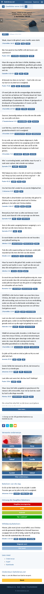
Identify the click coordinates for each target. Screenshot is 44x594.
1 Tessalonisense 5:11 (9, 121)
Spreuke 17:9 (6, 166)
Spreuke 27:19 (7, 231)
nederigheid (18, 154)
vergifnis (26, 154)
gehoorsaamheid (17, 243)
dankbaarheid (36, 134)
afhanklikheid (25, 86)
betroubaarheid (19, 134)
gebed (26, 271)
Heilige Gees (24, 493)
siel (24, 181)
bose (21, 256)
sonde (18, 109)
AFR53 (4, 34)
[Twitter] (8, 426)
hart (19, 218)
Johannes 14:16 (7, 493)
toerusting (15, 256)
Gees (21, 73)
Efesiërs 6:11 (6, 256)
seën (26, 73)
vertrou (14, 271)
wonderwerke (17, 396)
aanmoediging (22, 121)
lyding (17, 311)
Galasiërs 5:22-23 (8, 73)
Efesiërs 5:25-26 (7, 539)
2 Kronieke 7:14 (7, 154)
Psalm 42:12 (6, 181)
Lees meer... (22, 409)
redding (24, 109)
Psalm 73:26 (6, 86)
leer (29, 121)
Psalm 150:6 (6, 381)
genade (15, 326)
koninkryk (31, 109)
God (21, 191)
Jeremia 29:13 (6, 359)
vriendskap (15, 56)
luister (37, 243)
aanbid (28, 134)
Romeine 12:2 (6, 289)
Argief (8, 562)
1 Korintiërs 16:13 (8, 43)
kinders (28, 206)
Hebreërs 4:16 (7, 327)
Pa (31, 493)
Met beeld (22, 548)
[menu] (42, 3)
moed (27, 43)
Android (22, 513)
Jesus (31, 396)
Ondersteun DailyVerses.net (14, 572)
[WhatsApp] (12, 425)
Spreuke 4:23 (6, 219)
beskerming (25, 218)
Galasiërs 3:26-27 (8, 206)
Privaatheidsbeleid (32, 587)
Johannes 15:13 (7, 372)
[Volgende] (26, 6)
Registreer (36, 2)
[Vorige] (3, 6)
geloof (17, 43)
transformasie (34, 347)
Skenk (22, 580)
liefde (16, 191)
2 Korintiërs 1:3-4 (8, 311)
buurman (35, 121)
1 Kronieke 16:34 (8, 134)
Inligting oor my (11, 587)
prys (19, 381)
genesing (32, 154)
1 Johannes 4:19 (7, 191)
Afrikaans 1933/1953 (15, 34)
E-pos (22, 508)
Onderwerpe (28, 2)
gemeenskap (23, 56)
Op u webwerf (22, 517)
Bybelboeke (10, 565)
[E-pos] (15, 426)
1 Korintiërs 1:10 (7, 347)
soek (14, 359)
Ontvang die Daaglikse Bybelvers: (16, 500)
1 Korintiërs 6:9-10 (8, 109)
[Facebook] (4, 426)
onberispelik (16, 289)
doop (22, 206)
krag (23, 43)
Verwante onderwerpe (11, 433)
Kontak (23, 587)
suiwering (22, 539)
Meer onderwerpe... (22, 477)
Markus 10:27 (6, 396)
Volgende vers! (22, 544)
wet (16, 73)
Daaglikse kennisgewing (22, 504)
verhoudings (31, 539)
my (7, 575)
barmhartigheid (29, 326)
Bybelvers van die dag (11, 484)
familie (31, 56)
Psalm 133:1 (6, 56)
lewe (18, 86)
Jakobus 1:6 (6, 271)
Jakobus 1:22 (6, 243)
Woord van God (28, 243)
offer (21, 372)
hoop (19, 181)
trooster (16, 493)
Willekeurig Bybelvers (11, 524)
